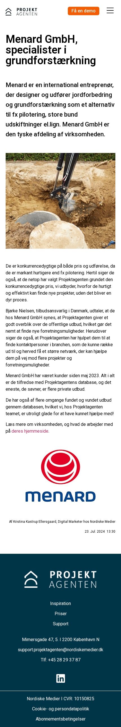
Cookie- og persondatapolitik (60, 709)
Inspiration (60, 603)
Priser (61, 613)
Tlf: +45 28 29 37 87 (60, 659)
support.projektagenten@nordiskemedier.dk (60, 649)
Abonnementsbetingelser (61, 719)
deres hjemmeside (30, 431)
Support (60, 623)
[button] (110, 11)
